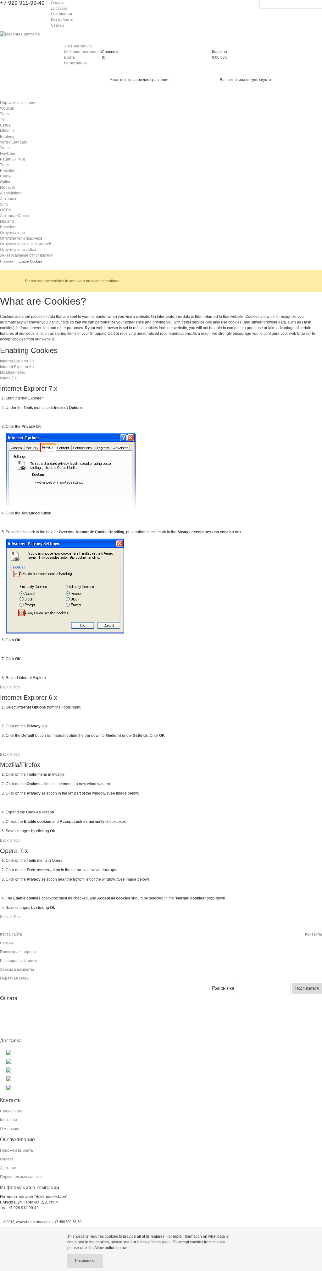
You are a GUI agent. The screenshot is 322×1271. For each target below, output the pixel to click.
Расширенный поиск (18, 961)
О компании (61, 14)
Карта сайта (11, 934)
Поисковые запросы (18, 952)
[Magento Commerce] (20, 34)
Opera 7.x (8, 378)
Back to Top (10, 687)
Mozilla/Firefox (12, 372)
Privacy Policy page (154, 1242)
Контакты (313, 934)
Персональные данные (21, 1177)
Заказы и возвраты (17, 969)
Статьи (57, 25)
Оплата (57, 3)
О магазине (10, 1129)
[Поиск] (317, 4)
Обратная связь (14, 978)
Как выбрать (62, 20)
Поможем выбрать (16, 1150)
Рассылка (223, 988)
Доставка (59, 8)
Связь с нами (12, 1111)
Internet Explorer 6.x (17, 367)
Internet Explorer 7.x (17, 361)
